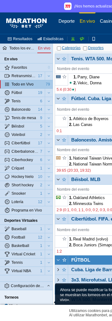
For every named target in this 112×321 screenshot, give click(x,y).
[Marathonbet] (26, 23)
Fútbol (80, 260)
